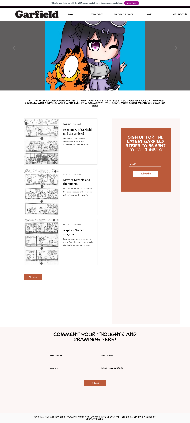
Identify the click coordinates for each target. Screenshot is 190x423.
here (95, 105)
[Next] (176, 48)
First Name (56, 355)
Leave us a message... (113, 368)
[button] (95, 77)
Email (53, 368)
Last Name (107, 355)
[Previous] (14, 48)
